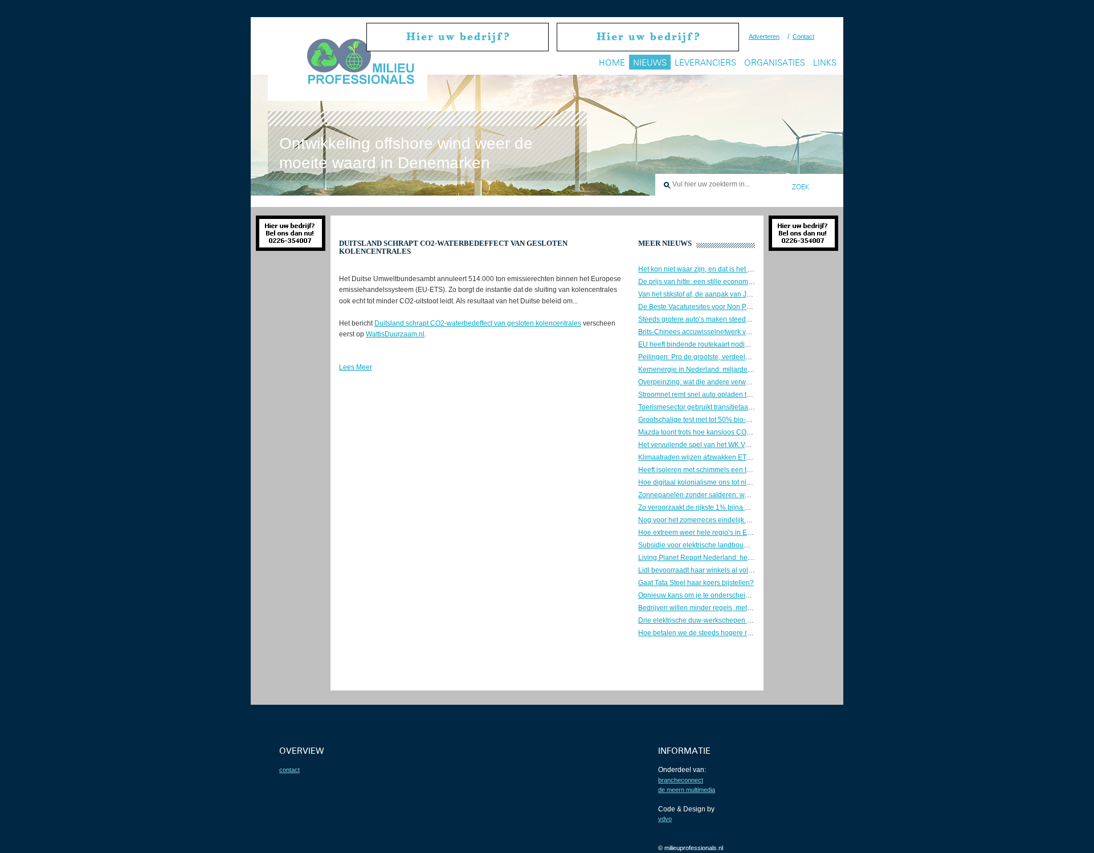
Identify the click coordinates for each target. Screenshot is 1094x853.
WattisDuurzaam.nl (395, 334)
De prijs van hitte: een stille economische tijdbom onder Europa (736, 282)
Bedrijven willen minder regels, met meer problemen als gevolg (736, 608)
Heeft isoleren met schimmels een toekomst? (707, 470)
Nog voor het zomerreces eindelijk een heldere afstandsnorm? (734, 520)
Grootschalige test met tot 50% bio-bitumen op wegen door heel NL (742, 420)
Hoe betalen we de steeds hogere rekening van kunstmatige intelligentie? (752, 633)
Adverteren (764, 36)
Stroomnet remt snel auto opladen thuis (699, 395)
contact (289, 769)
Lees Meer (355, 367)
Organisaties (774, 62)
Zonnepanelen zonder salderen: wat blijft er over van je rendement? (743, 495)
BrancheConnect (680, 780)
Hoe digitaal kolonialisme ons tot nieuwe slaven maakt (722, 482)
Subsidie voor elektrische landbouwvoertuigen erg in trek (726, 545)
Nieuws (650, 62)
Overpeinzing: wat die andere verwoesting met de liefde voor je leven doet (752, 382)
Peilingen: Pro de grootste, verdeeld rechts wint (711, 357)
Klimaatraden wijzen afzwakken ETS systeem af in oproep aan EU (740, 457)
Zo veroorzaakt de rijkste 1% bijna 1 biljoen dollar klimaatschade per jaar (750, 507)
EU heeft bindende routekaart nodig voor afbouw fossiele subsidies (742, 344)
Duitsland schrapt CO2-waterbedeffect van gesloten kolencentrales (477, 323)
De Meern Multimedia (686, 789)
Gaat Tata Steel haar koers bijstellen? (696, 583)
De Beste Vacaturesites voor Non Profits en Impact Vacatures (732, 307)
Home (612, 62)
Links (824, 62)
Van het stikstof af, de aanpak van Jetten (700, 294)
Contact (803, 36)
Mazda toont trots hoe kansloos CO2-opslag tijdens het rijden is (736, 432)
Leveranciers (705, 62)
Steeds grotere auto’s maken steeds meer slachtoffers (721, 319)
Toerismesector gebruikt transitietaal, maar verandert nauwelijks (736, 407)
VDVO (665, 818)
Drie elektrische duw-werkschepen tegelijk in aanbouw (722, 620)
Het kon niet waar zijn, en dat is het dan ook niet (712, 269)
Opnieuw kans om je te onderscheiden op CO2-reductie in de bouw (742, 595)
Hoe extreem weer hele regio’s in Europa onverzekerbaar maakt (737, 533)
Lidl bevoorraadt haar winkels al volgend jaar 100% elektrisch (733, 570)
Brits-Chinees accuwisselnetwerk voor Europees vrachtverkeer (735, 332)
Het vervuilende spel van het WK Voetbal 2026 (710, 445)
